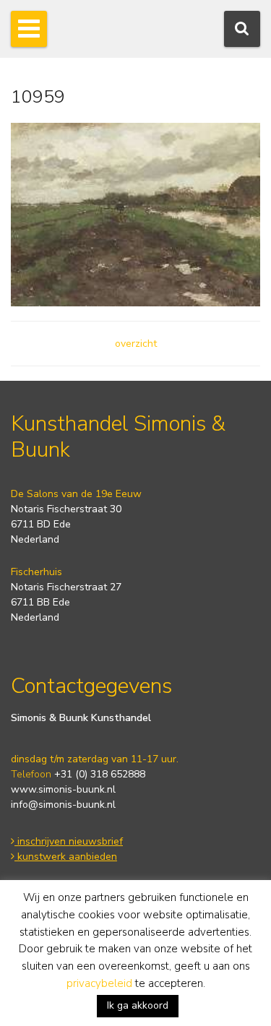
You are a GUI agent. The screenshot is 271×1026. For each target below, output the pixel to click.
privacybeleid (99, 983)
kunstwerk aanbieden (65, 856)
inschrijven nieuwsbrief (68, 841)
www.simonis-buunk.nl (63, 789)
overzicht (136, 343)
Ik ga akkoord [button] (137, 1005)
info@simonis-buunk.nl (63, 804)
